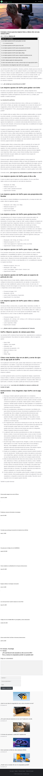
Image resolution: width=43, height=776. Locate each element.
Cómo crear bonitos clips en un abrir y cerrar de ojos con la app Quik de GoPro (20, 62)
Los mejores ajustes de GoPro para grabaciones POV (14, 50)
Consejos (4, 648)
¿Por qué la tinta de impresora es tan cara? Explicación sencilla (16, 719)
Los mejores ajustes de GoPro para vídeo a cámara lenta (15, 57)
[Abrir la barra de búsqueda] (35, 1)
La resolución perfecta (8, 43)
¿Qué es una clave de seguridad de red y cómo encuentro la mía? (17, 703)
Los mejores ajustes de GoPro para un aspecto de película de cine (17, 55)
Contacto (16, 771)
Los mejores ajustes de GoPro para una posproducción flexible (16, 48)
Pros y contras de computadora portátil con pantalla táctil (17, 654)
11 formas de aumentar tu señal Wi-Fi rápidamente (13, 734)
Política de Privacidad (29, 771)
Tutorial (4, 650)
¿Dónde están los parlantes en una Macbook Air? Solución (19, 328)
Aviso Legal (12, 771)
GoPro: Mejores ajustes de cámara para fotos (12, 60)
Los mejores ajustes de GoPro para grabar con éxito (14, 41)
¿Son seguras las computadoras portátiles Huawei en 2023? (26, 172)
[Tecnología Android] (6, 1)
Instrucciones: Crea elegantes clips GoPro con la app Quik (16, 65)
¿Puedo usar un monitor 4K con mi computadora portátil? (15, 764)
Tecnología (11, 648)
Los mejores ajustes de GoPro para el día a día (12, 45)
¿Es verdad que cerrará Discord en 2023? (14, 84)
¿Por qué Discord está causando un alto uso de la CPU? (17, 652)
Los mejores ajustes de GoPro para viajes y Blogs (13, 52)
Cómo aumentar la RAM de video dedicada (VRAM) (13, 750)
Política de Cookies (22, 771)
